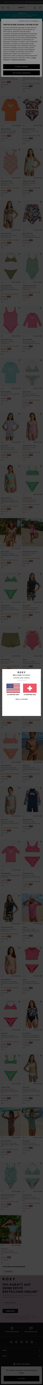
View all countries (21, 699)
